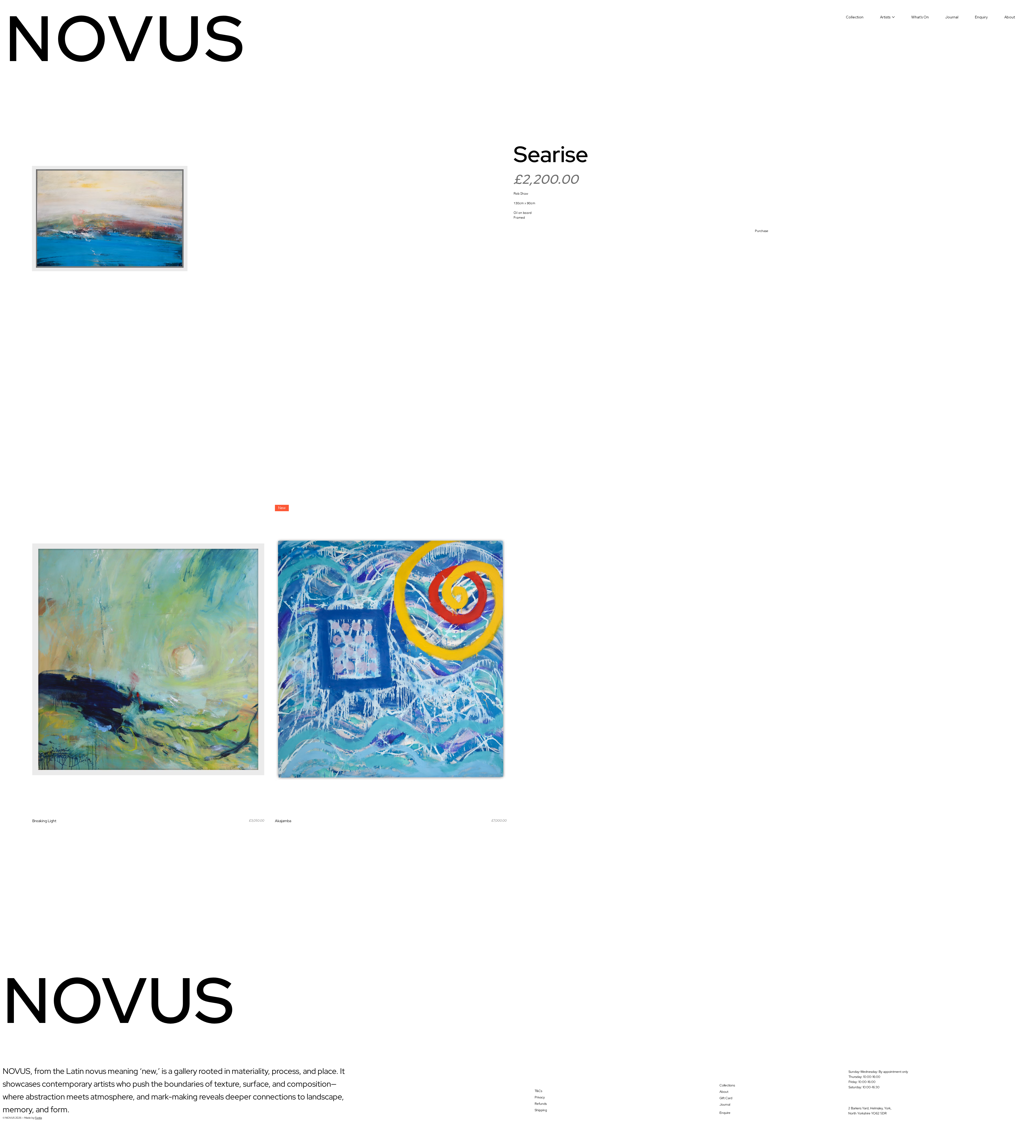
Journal (724, 1104)
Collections (727, 1085)
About (723, 1092)
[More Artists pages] (893, 17)
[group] (512, 664)
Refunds (541, 1104)
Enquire (724, 1113)
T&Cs (538, 1091)
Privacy (540, 1097)
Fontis (38, 1117)
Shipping (541, 1110)
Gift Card (725, 1098)
